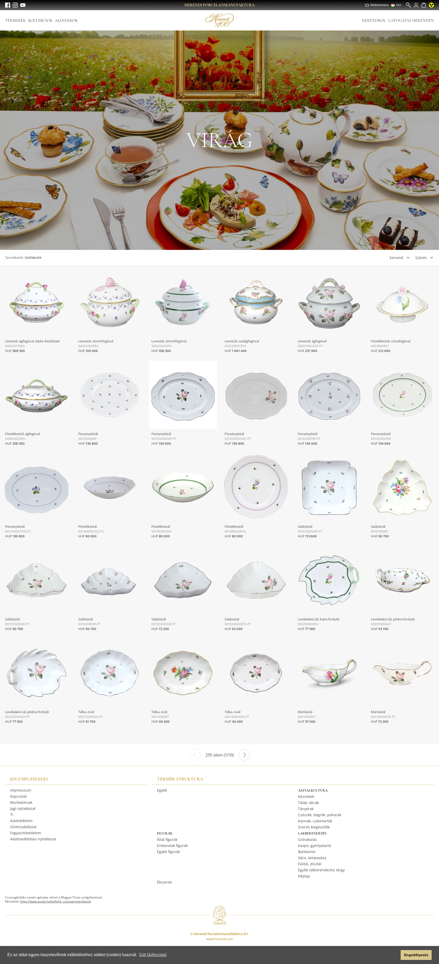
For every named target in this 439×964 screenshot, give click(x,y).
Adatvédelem (21, 820)
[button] (395, 955)
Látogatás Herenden (411, 20)
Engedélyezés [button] (416, 955)
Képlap (304, 876)
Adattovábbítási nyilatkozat (33, 839)
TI (11, 814)
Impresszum (20, 790)
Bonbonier (307, 851)
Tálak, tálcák (308, 802)
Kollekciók (40, 20)
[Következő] (244, 755)
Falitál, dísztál (309, 863)
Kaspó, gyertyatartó (314, 845)
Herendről (374, 20)
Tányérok (305, 808)
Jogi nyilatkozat (23, 808)
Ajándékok (66, 20)
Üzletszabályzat (23, 826)
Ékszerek (164, 882)
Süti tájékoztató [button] (153, 955)
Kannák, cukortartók (315, 820)
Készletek (306, 796)
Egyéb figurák (168, 851)
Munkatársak (21, 802)
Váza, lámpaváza (312, 857)
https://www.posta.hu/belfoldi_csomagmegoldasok (55, 901)
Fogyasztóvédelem (25, 832)
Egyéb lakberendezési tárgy (321, 869)
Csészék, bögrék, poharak (319, 814)
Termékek (15, 20)
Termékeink (14, 257)
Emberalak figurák (172, 845)
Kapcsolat (18, 796)
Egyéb (162, 790)
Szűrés (421, 257)
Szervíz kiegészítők (314, 827)
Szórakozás (307, 839)
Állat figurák (167, 839)
